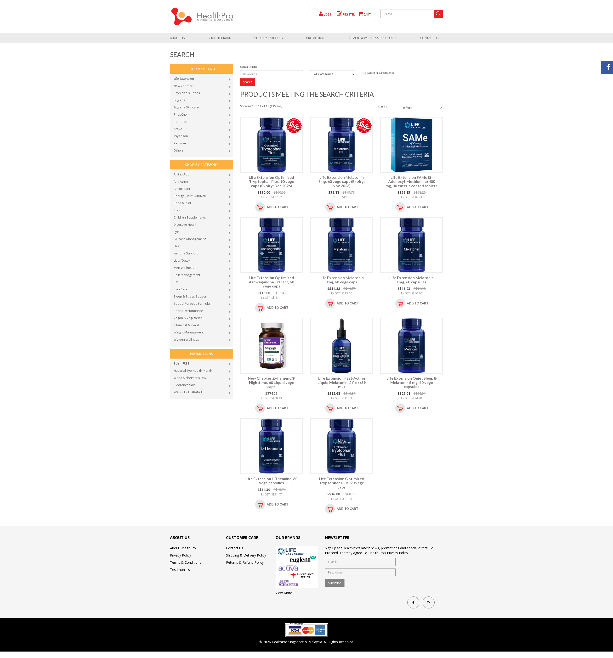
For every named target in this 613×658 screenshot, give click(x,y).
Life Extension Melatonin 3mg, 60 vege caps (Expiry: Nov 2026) (341, 181)
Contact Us (429, 38)
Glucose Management (190, 239)
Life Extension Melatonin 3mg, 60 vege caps (341, 279)
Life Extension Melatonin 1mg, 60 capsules (411, 279)
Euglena (179, 100)
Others (179, 150)
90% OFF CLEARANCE (188, 392)
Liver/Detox (182, 260)
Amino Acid (181, 174)
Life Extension (184, 78)
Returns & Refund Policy (245, 562)
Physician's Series (187, 93)
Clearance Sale (185, 385)
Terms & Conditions (185, 562)
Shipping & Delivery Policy (246, 555)
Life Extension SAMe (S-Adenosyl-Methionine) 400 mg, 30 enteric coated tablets (411, 181)
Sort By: (383, 106)
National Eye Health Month (193, 370)
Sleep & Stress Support (190, 296)
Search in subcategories (380, 72)
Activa (178, 129)
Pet (176, 282)
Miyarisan (181, 136)
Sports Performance (188, 311)
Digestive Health (185, 224)
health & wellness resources (373, 38)
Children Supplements (190, 217)
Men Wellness (184, 267)
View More (284, 593)
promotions (316, 38)
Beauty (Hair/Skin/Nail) (190, 196)
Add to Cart (277, 207)
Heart (178, 246)
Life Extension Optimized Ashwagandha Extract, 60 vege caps (271, 281)
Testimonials (180, 569)
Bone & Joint (182, 203)
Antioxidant (182, 188)
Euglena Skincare (186, 107)
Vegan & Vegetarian (188, 318)
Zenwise (180, 143)
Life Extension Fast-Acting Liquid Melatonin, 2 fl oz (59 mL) (342, 382)
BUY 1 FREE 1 (183, 363)
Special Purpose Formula (192, 303)
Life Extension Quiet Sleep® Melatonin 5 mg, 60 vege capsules (411, 382)
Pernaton (180, 121)
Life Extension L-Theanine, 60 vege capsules (271, 480)
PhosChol (180, 114)
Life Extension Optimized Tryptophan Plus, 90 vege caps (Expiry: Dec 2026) (271, 181)
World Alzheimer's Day (190, 378)
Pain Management (187, 275)
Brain (177, 210)
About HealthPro (183, 548)
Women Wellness (186, 339)
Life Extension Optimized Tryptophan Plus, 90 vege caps (341, 482)
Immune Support (186, 253)
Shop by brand (219, 38)
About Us (177, 38)
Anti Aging (181, 181)
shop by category (268, 38)
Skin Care (180, 289)
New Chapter (183, 86)
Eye (176, 232)
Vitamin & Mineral (186, 325)
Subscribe (334, 583)
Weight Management (189, 332)
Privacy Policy (180, 555)
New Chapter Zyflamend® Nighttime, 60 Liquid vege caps (271, 382)
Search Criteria (248, 66)
